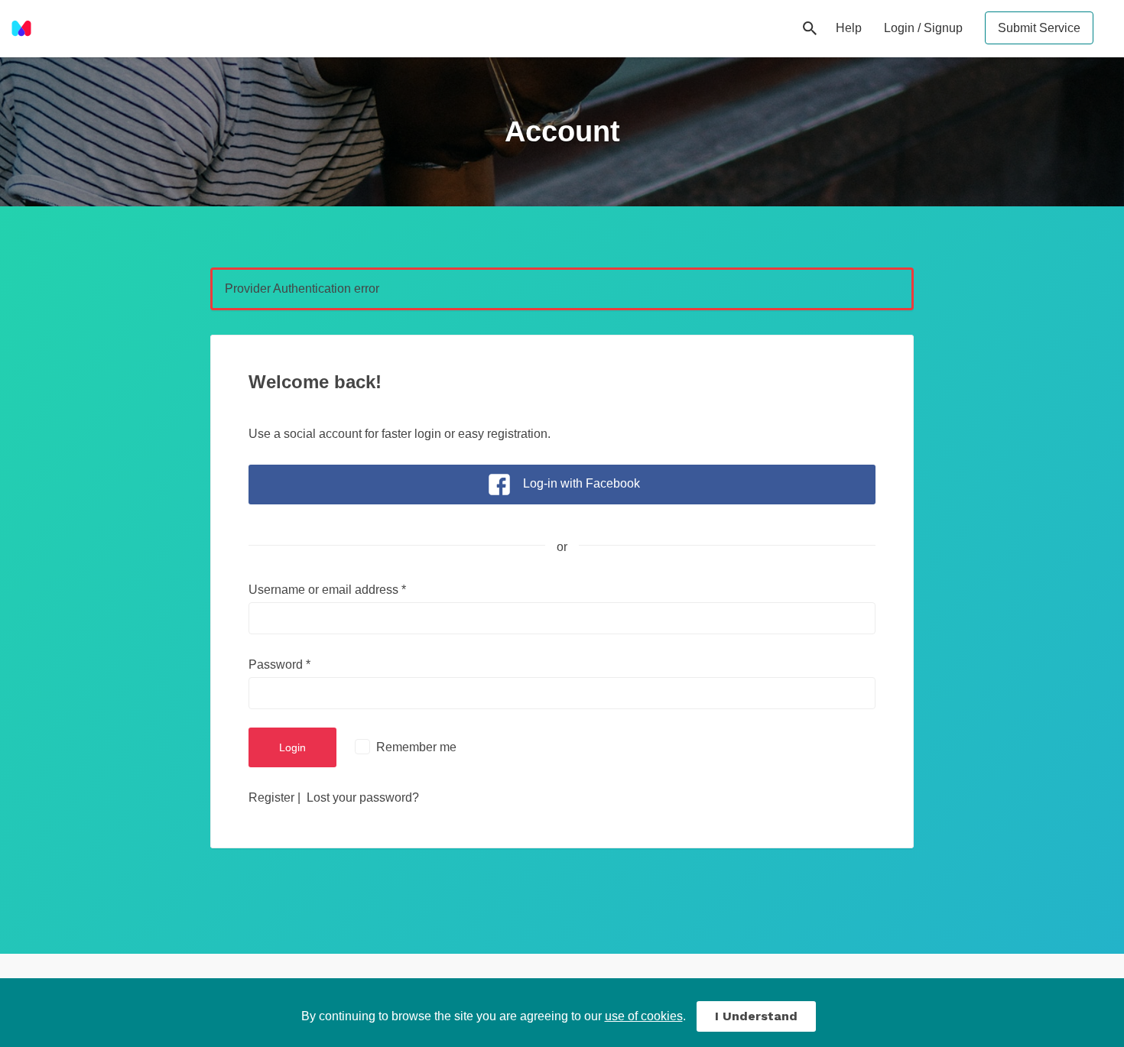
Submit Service (1039, 27)
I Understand (756, 1016)
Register (271, 797)
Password (279, 664)
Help (849, 27)
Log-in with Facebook (581, 483)
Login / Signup (923, 27)
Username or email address (327, 589)
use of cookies (644, 1016)
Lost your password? (363, 797)
